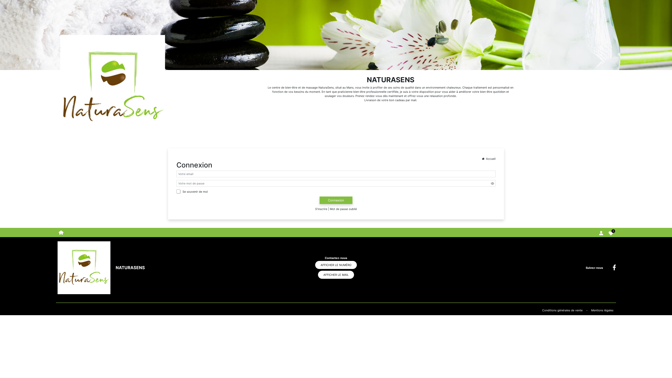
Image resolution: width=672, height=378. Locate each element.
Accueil (491, 158)
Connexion (336, 200)
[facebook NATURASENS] (611, 267)
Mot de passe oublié (343, 209)
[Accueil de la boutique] (61, 232)
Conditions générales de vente (562, 310)
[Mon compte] (601, 232)
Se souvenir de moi (195, 191)
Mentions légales (602, 310)
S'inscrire (321, 209)
